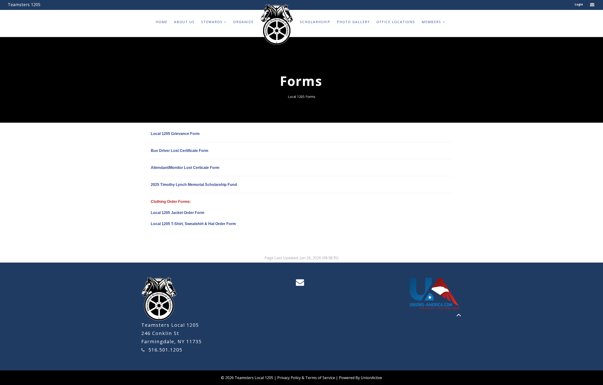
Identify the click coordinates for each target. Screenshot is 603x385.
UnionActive (371, 377)
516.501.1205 (165, 350)
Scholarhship (315, 22)
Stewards (212, 22)
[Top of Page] (459, 315)
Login (579, 4)
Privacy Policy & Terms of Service (306, 377)
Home (161, 22)
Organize (243, 22)
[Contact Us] (592, 4)
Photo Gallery (353, 22)
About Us (184, 22)
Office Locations (395, 22)
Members (432, 22)
